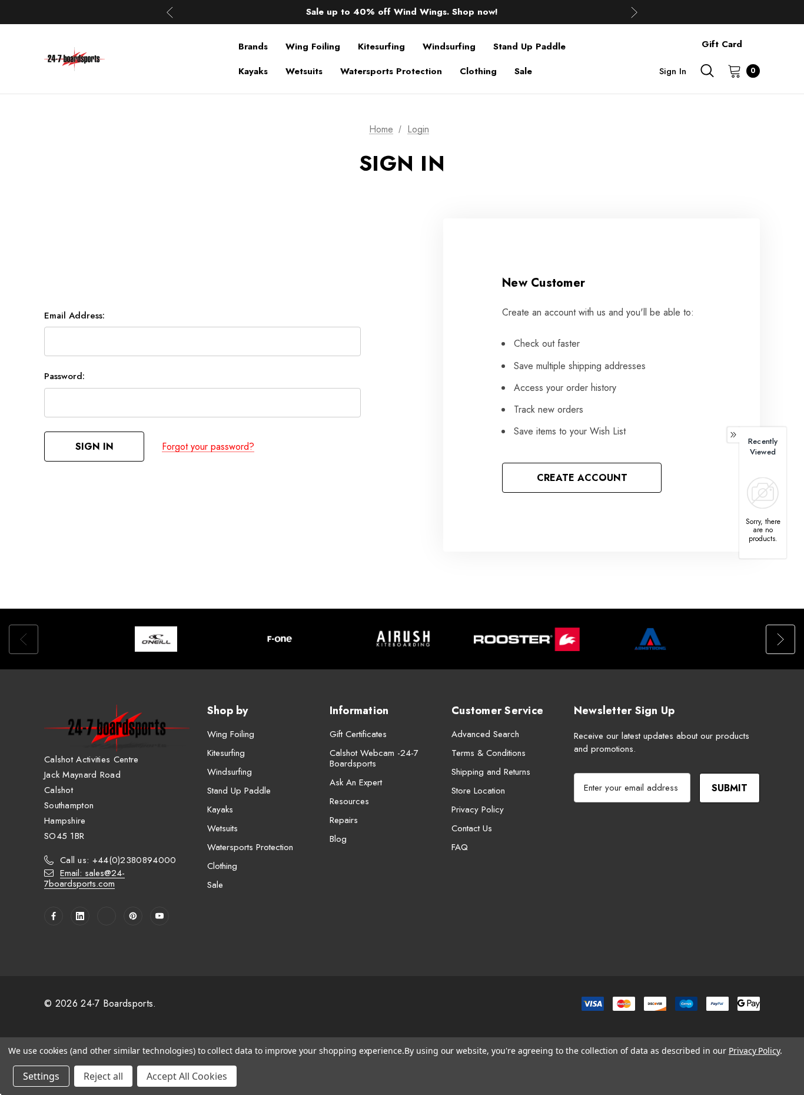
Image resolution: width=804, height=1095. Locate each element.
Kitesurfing (226, 752)
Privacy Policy (477, 809)
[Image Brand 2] (280, 639)
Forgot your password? (208, 446)
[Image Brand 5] (650, 639)
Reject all (103, 1076)
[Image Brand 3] (403, 639)
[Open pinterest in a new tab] (133, 916)
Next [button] (634, 12)
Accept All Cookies (187, 1076)
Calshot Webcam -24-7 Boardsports (374, 758)
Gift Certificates (358, 734)
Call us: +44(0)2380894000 (118, 860)
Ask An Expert (356, 782)
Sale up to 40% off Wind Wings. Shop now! (402, 11)
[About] (760, 39)
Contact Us (471, 828)
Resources (349, 801)
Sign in (672, 71)
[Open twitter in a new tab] (106, 916)
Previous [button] (170, 12)
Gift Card (722, 44)
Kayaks (220, 809)
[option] (156, 639)
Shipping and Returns (490, 771)
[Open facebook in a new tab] (53, 916)
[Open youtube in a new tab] (159, 916)
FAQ (459, 847)
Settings (41, 1076)
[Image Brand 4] (527, 639)
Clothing (222, 866)
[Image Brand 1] (156, 639)
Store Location (478, 790)
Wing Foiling (230, 734)
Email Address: (74, 315)
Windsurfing (229, 771)
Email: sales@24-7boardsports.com (84, 878)
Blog (338, 838)
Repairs (344, 820)
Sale (215, 884)
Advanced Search (485, 734)
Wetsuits (222, 828)
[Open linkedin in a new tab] (80, 916)
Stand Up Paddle (239, 790)
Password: (64, 376)
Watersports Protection (250, 847)
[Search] (706, 71)
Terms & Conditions (488, 752)
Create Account (582, 478)
